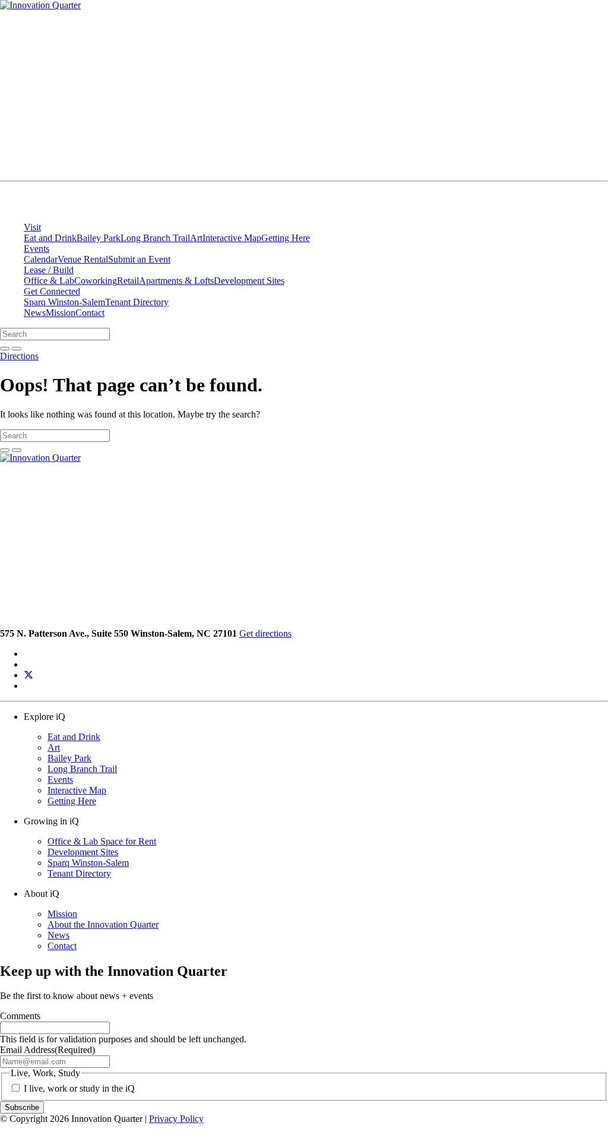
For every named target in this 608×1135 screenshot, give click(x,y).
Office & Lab (49, 281)
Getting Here (285, 238)
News (35, 313)
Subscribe (22, 1107)
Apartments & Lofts (176, 281)
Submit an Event (139, 259)
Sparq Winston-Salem (64, 302)
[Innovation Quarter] (14, 207)
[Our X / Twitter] (28, 675)
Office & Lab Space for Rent (102, 841)
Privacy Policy (176, 1119)
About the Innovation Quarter (103, 924)
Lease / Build (49, 270)
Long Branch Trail (155, 238)
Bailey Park (99, 238)
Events (36, 249)
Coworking (95, 281)
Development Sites (249, 281)
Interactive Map (231, 238)
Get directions (265, 633)
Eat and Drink (50, 238)
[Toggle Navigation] (561, 173)
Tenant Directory (137, 302)
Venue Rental (83, 259)
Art (196, 238)
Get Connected (52, 291)
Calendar (41, 259)
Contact (89, 313)
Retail (128, 281)
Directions (19, 356)
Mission (60, 313)
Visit (32, 227)
